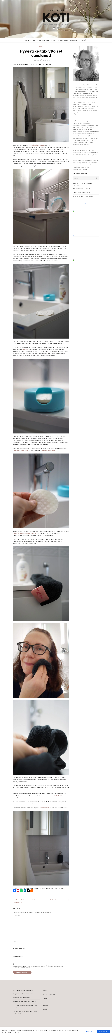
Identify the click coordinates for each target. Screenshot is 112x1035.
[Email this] (28, 890)
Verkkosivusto (17, 956)
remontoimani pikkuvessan (36, 145)
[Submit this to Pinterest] (18, 890)
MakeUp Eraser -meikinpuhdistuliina (25, 533)
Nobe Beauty (59, 796)
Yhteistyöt (83, 40)
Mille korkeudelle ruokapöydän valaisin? (24, 1001)
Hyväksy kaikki (103, 1031)
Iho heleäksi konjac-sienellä (58, 900)
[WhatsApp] (21, 890)
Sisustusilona (46, 60)
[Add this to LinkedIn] (25, 890)
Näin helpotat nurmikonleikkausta (82, 192)
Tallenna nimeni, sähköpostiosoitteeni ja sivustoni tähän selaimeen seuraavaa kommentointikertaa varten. (38, 967)
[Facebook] (54, 28)
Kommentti (16, 916)
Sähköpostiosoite (19, 949)
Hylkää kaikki (89, 1031)
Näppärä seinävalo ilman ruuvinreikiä (23, 994)
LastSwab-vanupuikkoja (21, 450)
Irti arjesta (73, 40)
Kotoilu (53, 40)
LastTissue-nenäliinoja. (48, 450)
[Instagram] (58, 28)
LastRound (25, 349)
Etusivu (28, 40)
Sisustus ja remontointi (41, 40)
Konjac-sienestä (44, 808)
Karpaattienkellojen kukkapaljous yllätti (83, 196)
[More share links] (31, 890)
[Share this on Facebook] (14, 890)
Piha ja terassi (63, 40)
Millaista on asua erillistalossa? (21, 997)
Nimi (14, 941)
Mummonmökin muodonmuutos (82, 188)
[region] (56, 1031)
